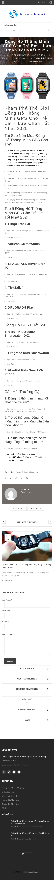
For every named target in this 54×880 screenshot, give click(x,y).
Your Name (7, 600)
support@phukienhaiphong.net (19, 765)
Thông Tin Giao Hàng (10, 804)
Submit (10, 661)
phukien (25, 489)
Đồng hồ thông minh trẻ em (22, 58)
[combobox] (27, 25)
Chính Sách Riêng (9, 792)
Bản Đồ (5, 808)
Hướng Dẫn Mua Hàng (10, 800)
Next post (35, 509)
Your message (7, 634)
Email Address (8, 610)
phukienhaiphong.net (31, 872)
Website (5, 621)
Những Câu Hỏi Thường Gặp (13, 788)
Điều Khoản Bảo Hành (10, 796)
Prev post (19, 509)
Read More (8, 580)
